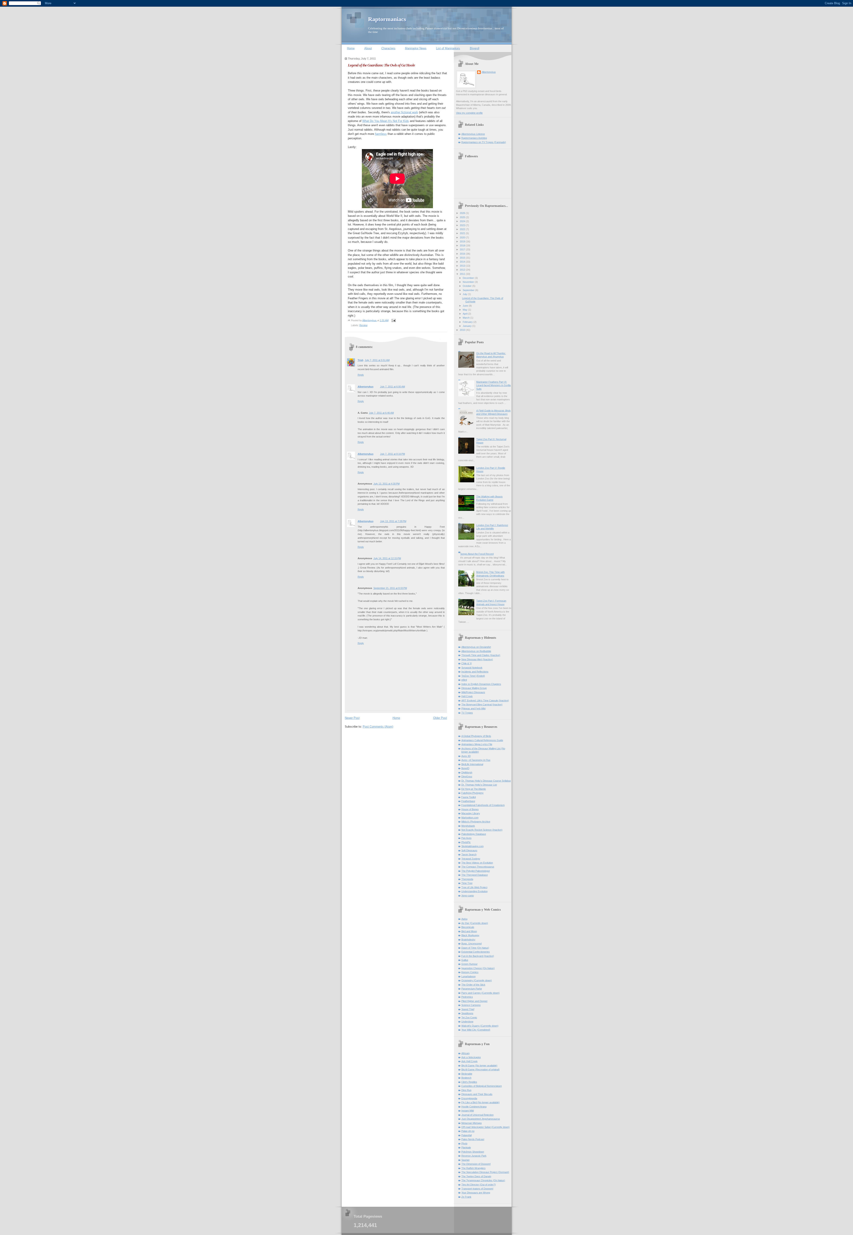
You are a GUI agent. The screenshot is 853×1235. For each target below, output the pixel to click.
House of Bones (470, 809)
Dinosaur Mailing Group (474, 688)
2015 (463, 257)
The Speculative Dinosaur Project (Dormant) (485, 1172)
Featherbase (468, 801)
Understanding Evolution (474, 891)
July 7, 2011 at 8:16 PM (392, 454)
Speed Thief (467, 1009)
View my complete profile (469, 113)
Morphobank (468, 825)
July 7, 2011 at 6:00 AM (392, 386)
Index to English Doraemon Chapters (481, 684)
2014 (463, 261)
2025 (463, 217)
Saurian (465, 1160)
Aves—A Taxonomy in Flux (475, 760)
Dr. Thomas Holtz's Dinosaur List (479, 784)
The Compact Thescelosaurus (477, 866)
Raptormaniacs (387, 19)
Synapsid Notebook (471, 667)
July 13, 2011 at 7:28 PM (393, 521)
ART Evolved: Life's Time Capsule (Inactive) (485, 700)
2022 (463, 229)
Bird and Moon (469, 931)
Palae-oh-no (467, 1131)
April (465, 313)
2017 (463, 249)
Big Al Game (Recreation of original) (480, 1069)
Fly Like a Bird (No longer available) (480, 1102)
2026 (463, 213)
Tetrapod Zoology (470, 858)
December (469, 278)
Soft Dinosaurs (469, 850)
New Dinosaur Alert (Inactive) (477, 659)
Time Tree (466, 883)
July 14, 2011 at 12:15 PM (387, 558)
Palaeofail (466, 1135)
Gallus (464, 960)
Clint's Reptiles (469, 1082)
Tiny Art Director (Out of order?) (478, 1184)
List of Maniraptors (448, 48)
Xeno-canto (467, 895)
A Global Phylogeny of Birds (476, 736)
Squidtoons (467, 1013)
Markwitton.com (469, 817)
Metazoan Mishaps (471, 1123)
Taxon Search (468, 854)
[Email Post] (393, 320)
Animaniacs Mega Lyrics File (476, 744)
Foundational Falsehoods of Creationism (483, 805)
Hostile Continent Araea (473, 1106)
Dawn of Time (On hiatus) (475, 947)
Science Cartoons (471, 1005)
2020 (463, 237)
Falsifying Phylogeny (472, 793)
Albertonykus (365, 386)
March (466, 317)
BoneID (465, 768)
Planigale (466, 1147)
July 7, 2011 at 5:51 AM (377, 360)
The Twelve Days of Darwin (476, 1176)
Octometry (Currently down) (476, 980)
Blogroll (474, 48)
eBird (464, 679)
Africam (465, 1053)
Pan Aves (466, 838)
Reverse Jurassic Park (473, 1155)
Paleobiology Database (473, 834)
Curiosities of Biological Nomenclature (481, 1086)
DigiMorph (466, 772)
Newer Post (352, 718)
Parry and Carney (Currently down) (480, 993)
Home (351, 48)
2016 (463, 253)
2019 (463, 241)
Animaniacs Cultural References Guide (482, 740)
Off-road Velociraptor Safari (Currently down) (485, 1127)
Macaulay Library (470, 813)
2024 (463, 221)
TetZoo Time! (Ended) (473, 675)
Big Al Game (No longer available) (479, 1065)
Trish (360, 360)
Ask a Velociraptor (471, 1057)
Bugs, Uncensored (471, 943)
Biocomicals (467, 927)
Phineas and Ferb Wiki (473, 708)
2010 (463, 330)
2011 (463, 274)
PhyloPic (466, 842)
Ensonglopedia (469, 1098)
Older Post (440, 718)
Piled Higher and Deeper (474, 1001)
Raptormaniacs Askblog (474, 138)
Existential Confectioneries (475, 951)
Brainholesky (468, 939)
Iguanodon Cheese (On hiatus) (478, 968)
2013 (463, 265)
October (467, 286)
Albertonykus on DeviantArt (476, 647)
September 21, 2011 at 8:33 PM (390, 588)
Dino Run (466, 1090)
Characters (388, 48)
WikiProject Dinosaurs (473, 692)
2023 (463, 225)
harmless (381, 134)
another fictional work (404, 112)
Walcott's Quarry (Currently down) (479, 1025)
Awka (464, 919)
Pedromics (467, 997)
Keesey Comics (469, 972)
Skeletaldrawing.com (472, 846)
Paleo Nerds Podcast (472, 1139)
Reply (361, 374)
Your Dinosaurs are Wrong (475, 1192)
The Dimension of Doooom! (476, 1164)
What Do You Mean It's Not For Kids (385, 121)
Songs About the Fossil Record (477, 554)
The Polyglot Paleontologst (475, 871)
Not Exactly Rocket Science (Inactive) (481, 829)
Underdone (467, 1021)
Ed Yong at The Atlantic (473, 789)
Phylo (464, 1143)
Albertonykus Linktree (473, 134)
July (465, 294)
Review (363, 325)
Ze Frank (466, 1196)
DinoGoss (466, 776)
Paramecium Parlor (471, 988)
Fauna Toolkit (468, 797)
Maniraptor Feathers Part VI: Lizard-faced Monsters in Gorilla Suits (493, 385)
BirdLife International (472, 764)
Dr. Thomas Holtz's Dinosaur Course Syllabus (486, 780)
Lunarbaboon (468, 976)
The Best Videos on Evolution (477, 862)
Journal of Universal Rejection (477, 1114)
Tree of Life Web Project (474, 887)
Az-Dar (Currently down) (474, 923)
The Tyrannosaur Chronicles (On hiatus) (483, 1180)
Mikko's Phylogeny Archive (475, 821)
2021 (463, 233)
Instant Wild (467, 1110)
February (468, 322)
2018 (463, 245)
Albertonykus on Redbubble (476, 651)
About (368, 48)
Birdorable (466, 1073)
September (469, 290)
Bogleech (466, 1077)
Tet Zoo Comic (469, 1017)
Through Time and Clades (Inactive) (480, 655)
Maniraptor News (415, 48)
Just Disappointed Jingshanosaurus (480, 1118)
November (469, 282)
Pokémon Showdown (472, 1151)
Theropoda (467, 879)
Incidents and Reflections (474, 671)
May (465, 309)
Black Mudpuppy (470, 935)
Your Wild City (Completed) (475, 1029)
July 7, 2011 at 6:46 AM (381, 412)
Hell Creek (467, 696)
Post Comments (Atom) (378, 726)
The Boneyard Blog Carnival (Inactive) (481, 704)
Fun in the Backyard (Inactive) (477, 956)
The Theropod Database (474, 875)
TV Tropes (467, 712)
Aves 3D (466, 756)
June (466, 305)
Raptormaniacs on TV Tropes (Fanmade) (483, 142)
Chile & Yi (466, 663)
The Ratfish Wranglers (473, 1168)
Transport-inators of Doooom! (477, 1188)
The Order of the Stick (473, 984)
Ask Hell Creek (469, 1061)
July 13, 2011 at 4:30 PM (386, 483)
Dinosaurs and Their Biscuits (476, 1094)
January (467, 326)
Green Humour (469, 964)
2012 (463, 269)
